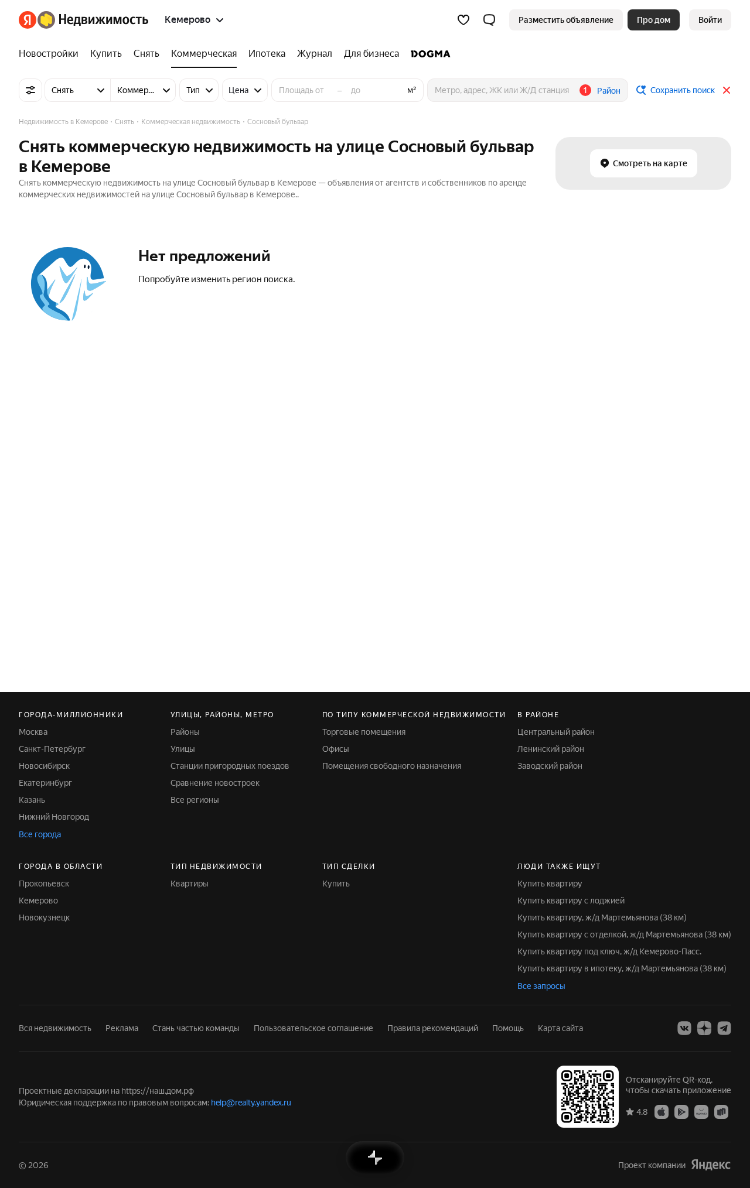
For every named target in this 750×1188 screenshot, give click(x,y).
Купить (336, 883)
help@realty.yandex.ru (251, 1102)
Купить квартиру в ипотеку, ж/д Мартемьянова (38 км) (622, 968)
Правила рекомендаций (432, 1028)
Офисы (335, 749)
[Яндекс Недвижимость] (83, 20)
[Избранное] (463, 19)
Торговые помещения (363, 732)
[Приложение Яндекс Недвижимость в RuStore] (721, 1111)
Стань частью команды (196, 1028)
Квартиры (190, 883)
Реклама (121, 1028)
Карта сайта (560, 1028)
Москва (33, 732)
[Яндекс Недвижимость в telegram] (724, 1028)
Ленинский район (550, 749)
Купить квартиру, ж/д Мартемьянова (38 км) (602, 917)
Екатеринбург (45, 783)
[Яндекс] (710, 1164)
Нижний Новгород (54, 816)
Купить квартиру (549, 883)
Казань (32, 799)
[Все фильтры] (30, 90)
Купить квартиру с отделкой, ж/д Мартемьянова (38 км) (624, 934)
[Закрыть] (726, 90)
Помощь (508, 1028)
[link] (710, 19)
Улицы (183, 749)
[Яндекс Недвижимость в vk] (684, 1028)
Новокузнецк (44, 917)
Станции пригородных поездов (230, 766)
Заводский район (549, 766)
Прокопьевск (44, 883)
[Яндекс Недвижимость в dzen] (704, 1028)
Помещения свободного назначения (391, 766)
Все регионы (195, 799)
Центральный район (556, 732)
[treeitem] (51, 54)
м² (412, 90)
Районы (185, 732)
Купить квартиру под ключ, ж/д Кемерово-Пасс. (609, 951)
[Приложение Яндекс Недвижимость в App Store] (661, 1111)
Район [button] (609, 90)
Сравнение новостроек (215, 783)
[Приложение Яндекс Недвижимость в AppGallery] (701, 1111)
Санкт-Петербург (52, 749)
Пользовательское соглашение (313, 1028)
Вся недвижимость (55, 1028)
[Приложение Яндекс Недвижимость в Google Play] (681, 1111)
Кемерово (38, 900)
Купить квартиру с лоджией (571, 900)
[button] (489, 19)
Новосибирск (44, 766)
